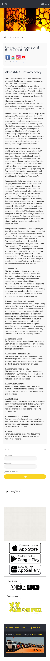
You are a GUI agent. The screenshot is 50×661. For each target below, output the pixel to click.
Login (6, 449)
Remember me (12, 471)
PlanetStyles (37, 634)
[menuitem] (4, 4)
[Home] (27, 19)
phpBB (18, 634)
